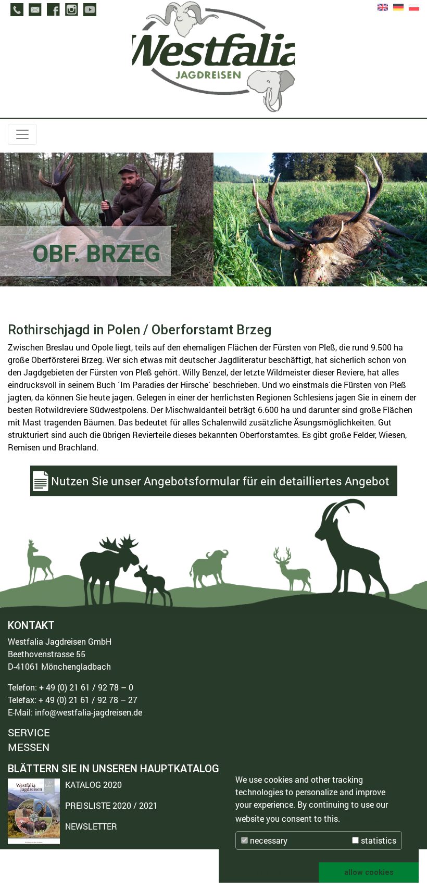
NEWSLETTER (91, 826)
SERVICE (29, 733)
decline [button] (268, 872)
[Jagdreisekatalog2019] (34, 811)
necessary (267, 840)
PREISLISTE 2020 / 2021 (111, 805)
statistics (377, 840)
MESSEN (28, 747)
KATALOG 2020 (93, 784)
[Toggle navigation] (22, 134)
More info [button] (361, 818)
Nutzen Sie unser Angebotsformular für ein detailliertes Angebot (220, 480)
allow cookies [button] (369, 872)
